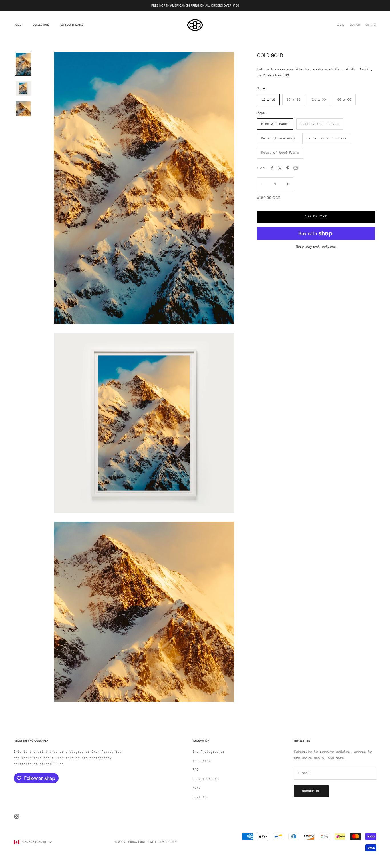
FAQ (196, 770)
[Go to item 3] (23, 109)
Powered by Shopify (161, 842)
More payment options (316, 247)
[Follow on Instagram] (16, 816)
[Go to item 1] (23, 64)
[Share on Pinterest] (288, 168)
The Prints (203, 761)
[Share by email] (295, 168)
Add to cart (316, 217)
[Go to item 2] (23, 88)
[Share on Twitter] (280, 168)
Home (17, 24)
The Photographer (209, 752)
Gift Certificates (72, 24)
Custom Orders (206, 779)
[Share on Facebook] (272, 168)
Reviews (200, 797)
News (197, 788)
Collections (41, 24)
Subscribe (311, 791)
